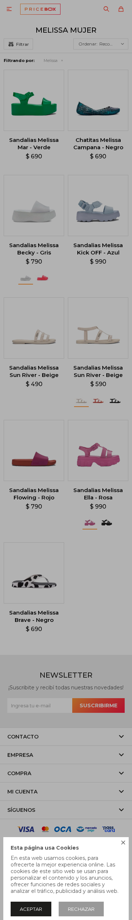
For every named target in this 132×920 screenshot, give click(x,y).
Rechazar (81, 909)
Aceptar (31, 909)
